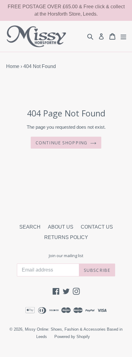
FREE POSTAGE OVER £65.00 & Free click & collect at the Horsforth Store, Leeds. (66, 10)
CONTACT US (97, 227)
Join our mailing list (66, 255)
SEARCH (30, 227)
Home (12, 66)
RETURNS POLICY (66, 237)
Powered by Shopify (72, 336)
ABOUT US (60, 227)
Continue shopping (61, 143)
